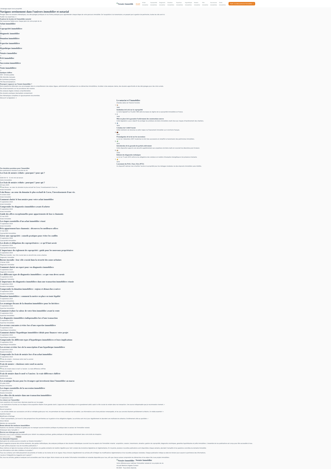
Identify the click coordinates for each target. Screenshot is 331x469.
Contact (135, 465)
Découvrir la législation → (8, 98)
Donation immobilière (170, 4)
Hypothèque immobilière (188, 4)
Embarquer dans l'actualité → (9, 430)
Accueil (138, 3)
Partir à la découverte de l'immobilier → (242, 3)
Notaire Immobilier (144, 460)
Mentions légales (127, 465)
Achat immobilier (145, 4)
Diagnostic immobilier (162, 4)
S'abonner (18, 436)
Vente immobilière (222, 4)
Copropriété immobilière (153, 4)
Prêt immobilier (205, 4)
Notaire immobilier (197, 4)
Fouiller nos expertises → (8, 17)
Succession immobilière (213, 4)
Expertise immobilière (179, 4)
